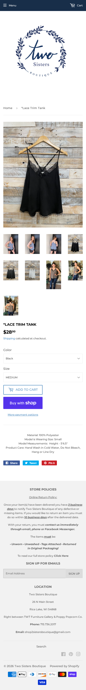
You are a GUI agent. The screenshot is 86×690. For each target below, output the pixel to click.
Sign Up (74, 573)
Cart (79, 5)
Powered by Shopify (64, 666)
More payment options (23, 414)
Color (7, 350)
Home (7, 108)
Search (41, 646)
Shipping (9, 338)
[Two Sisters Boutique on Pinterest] (71, 655)
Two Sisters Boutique (30, 666)
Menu (12, 5)
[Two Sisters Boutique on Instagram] (78, 655)
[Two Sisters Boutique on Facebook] (63, 655)
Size (6, 369)
